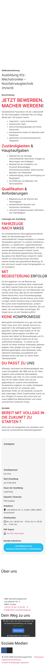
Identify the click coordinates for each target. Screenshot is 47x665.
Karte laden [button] (18, 631)
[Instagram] (10, 650)
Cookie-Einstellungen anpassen (15, 662)
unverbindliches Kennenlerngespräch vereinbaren (23, 547)
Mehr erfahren (18, 626)
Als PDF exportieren (15, 533)
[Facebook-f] (4, 650)
